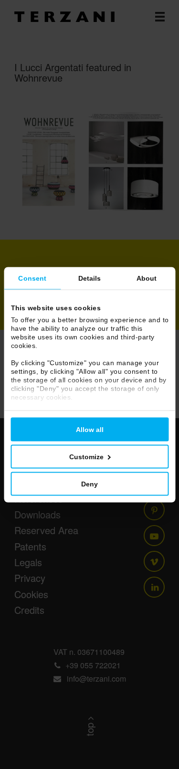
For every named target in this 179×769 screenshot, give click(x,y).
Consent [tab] (32, 278)
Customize (86, 456)
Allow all (90, 429)
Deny (89, 483)
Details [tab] (89, 278)
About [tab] (147, 278)
